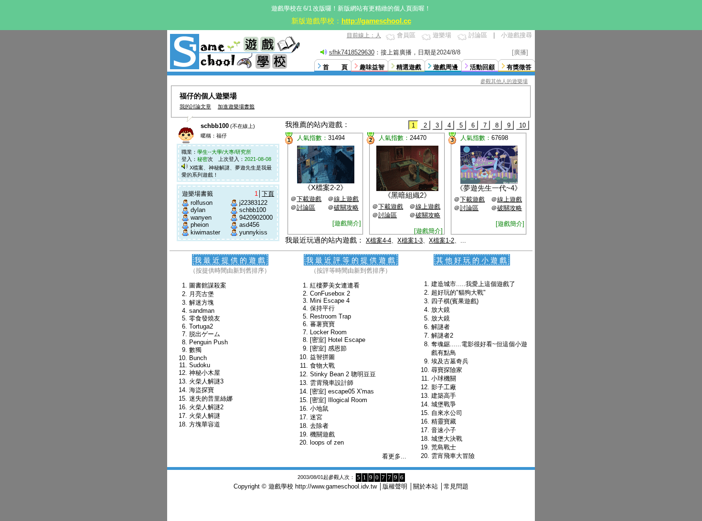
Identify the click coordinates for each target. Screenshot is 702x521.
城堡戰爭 (443, 404)
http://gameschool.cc (376, 21)
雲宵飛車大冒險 (453, 455)
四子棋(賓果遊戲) (455, 301)
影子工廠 (443, 387)
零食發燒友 (204, 318)
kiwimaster (205, 232)
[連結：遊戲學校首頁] (234, 68)
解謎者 (440, 326)
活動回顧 (482, 67)
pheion (200, 224)
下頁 (268, 193)
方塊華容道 (204, 424)
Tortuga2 (201, 326)
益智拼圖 (322, 357)
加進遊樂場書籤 (236, 106)
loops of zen (327, 442)
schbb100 (252, 209)
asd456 (249, 224)
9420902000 (256, 217)
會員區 (406, 35)
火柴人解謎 (204, 415)
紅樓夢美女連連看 (335, 285)
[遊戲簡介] (346, 223)
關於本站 (425, 486)
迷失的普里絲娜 (211, 398)
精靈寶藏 (443, 421)
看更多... (394, 456)
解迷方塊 (201, 302)
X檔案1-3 (410, 240)
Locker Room (328, 332)
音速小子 (443, 430)
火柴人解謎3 (206, 381)
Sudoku (199, 365)
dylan (198, 209)
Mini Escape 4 (330, 300)
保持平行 (322, 308)
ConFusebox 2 (330, 293)
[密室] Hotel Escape (337, 339)
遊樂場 (442, 35)
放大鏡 (440, 309)
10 (522, 125)
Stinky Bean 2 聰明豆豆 (343, 374)
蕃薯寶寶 (322, 324)
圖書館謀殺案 (207, 285)
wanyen (201, 217)
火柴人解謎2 (206, 407)
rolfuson (202, 202)
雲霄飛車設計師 (331, 382)
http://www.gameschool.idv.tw (336, 486)
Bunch (198, 358)
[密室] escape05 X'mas (342, 391)
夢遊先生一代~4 (488, 188)
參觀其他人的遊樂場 (504, 81)
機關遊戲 (322, 434)
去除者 (319, 425)
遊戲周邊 (445, 67)
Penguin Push (208, 342)
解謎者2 (442, 335)
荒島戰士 (443, 447)
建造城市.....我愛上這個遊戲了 (473, 283)
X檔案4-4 (378, 240)
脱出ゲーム (204, 334)
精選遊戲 (408, 67)
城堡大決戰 (446, 438)
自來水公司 (446, 412)
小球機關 (443, 378)
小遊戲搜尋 (516, 35)
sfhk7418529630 (351, 52)
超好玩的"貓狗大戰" (458, 292)
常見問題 (456, 486)
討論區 (477, 35)
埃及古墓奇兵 (449, 361)
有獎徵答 (519, 67)
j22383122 (253, 202)
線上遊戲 (346, 198)
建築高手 (443, 395)
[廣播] (520, 52)
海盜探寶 (201, 389)
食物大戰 (322, 365)
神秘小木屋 (204, 372)
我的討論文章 (195, 106)
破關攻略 (346, 207)
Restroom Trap (330, 316)
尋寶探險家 (446, 369)
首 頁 (335, 67)
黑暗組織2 (407, 195)
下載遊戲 (309, 198)
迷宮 (316, 417)
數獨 (195, 349)
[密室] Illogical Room (338, 400)
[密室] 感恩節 (328, 348)
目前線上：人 (364, 35)
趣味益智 (372, 67)
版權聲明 (395, 486)
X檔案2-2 (325, 187)
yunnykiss (253, 232)
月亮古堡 (201, 294)
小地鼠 (319, 408)
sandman (201, 310)
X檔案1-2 (441, 240)
